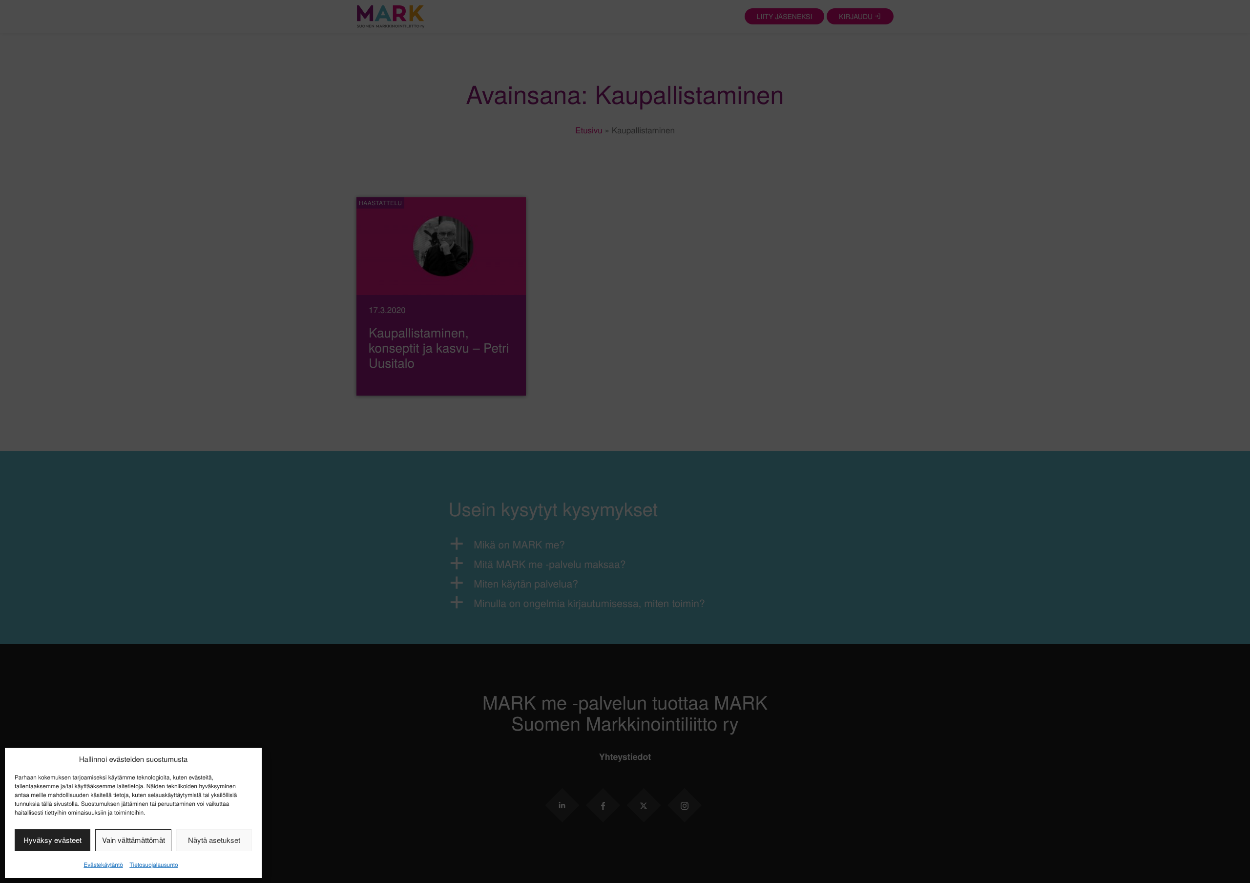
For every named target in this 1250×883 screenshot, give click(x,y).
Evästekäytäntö (103, 865)
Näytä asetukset (214, 840)
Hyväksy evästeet (52, 840)
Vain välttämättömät (133, 840)
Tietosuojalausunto (153, 865)
